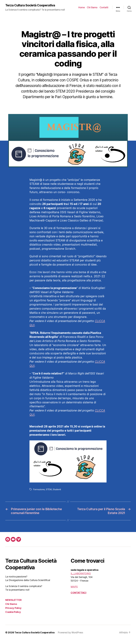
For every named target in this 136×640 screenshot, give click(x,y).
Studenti (57, 489)
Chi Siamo (92, 7)
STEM (49, 489)
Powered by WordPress (70, 632)
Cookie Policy (13, 612)
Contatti (104, 7)
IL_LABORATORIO (81, 573)
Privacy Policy (13, 608)
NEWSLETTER (13, 600)
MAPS (74, 586)
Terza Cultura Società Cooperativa (30, 5)
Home (81, 7)
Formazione (39, 489)
